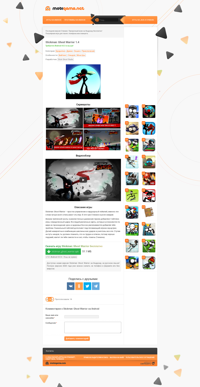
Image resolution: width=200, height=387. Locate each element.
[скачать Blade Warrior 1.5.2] (149, 178)
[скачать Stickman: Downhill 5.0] (132, 111)
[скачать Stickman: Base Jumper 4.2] (149, 229)
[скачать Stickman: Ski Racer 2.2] (149, 262)
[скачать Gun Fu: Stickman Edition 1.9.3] (132, 246)
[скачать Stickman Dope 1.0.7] (149, 162)
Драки (69, 51)
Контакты (50, 351)
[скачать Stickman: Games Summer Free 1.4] (149, 145)
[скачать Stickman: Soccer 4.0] (149, 246)
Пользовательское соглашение (140, 357)
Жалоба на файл (116, 357)
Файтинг (62, 55)
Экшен (77, 51)
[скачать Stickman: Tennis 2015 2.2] (132, 262)
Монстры (81, 55)
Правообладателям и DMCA (96, 357)
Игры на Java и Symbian (143, 20)
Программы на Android (74, 20)
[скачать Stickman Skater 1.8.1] (132, 195)
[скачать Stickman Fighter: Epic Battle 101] (149, 128)
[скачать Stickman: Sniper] (149, 111)
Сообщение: (50, 323)
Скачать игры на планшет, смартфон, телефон (60, 358)
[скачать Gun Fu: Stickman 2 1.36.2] (132, 162)
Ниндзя (71, 55)
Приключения (88, 51)
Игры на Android (53, 20)
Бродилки (60, 51)
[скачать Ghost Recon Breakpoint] (132, 178)
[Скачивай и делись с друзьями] (64, 8)
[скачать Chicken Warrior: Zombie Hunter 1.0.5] (132, 212)
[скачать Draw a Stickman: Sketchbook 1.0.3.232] (149, 212)
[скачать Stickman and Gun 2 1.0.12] (132, 229)
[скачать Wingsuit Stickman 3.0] (132, 128)
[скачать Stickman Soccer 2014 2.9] (132, 145)
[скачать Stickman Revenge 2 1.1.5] (149, 195)
